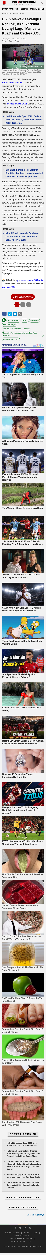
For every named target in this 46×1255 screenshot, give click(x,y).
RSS (30, 1242)
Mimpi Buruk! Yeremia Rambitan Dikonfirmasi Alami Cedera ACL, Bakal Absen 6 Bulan (21, 236)
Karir (36, 1233)
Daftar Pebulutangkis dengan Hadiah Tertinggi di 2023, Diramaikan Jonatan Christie (23, 1185)
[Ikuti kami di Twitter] (20, 1228)
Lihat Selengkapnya (35, 1215)
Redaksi (26, 1233)
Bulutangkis (34, 320)
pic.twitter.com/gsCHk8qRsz (30, 280)
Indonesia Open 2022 (16, 104)
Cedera (24, 320)
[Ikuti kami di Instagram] (25, 1228)
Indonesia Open (13, 320)
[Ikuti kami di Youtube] (30, 1228)
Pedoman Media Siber (21, 1236)
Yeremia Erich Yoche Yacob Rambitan (16, 329)
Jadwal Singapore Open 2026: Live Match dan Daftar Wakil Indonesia (22, 1144)
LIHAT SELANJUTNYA (23, 297)
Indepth (24, 9)
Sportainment (37, 9)
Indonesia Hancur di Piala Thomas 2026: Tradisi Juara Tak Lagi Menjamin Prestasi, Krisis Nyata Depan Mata (23, 1153)
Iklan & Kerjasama (18, 1242)
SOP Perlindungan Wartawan (21, 1239)
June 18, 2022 (8, 287)
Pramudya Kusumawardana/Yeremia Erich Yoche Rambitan (20, 334)
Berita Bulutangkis (9, 325)
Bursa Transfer (10, 9)
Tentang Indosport (12, 1233)
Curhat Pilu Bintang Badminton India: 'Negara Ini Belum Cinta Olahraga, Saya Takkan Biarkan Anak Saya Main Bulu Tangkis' (24, 1165)
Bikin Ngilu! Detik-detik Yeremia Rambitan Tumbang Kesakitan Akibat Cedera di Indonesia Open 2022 (24, 173)
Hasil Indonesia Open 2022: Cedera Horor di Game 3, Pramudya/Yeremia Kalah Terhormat (24, 119)
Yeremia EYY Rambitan (13, 82)
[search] (42, 3)
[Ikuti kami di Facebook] (15, 1228)
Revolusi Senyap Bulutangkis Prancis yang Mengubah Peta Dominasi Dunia (23, 1175)
